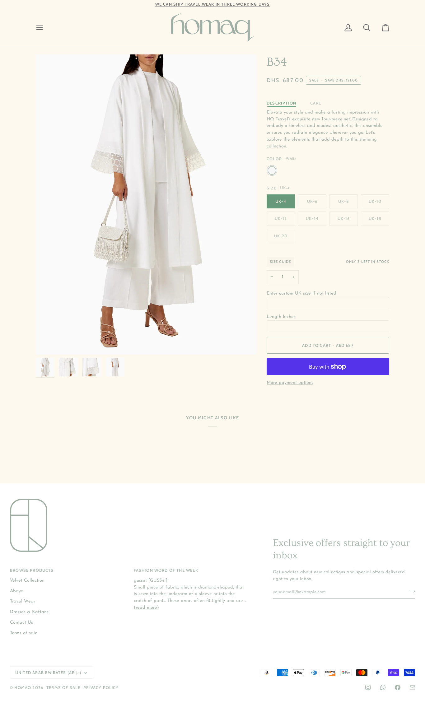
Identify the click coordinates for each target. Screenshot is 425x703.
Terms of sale (23, 633)
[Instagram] (368, 687)
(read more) (146, 607)
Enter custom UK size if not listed (301, 293)
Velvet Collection (27, 580)
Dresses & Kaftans (29, 612)
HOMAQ (22, 687)
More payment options (290, 382)
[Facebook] (397, 687)
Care (315, 102)
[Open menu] (45, 28)
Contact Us (21, 622)
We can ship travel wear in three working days (212, 4)
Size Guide (280, 261)
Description (281, 102)
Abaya (17, 591)
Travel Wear (22, 601)
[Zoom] (146, 204)
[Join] (410, 591)
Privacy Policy (101, 687)
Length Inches (281, 316)
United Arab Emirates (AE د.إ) (48, 672)
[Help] (412, 687)
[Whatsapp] (382, 687)
